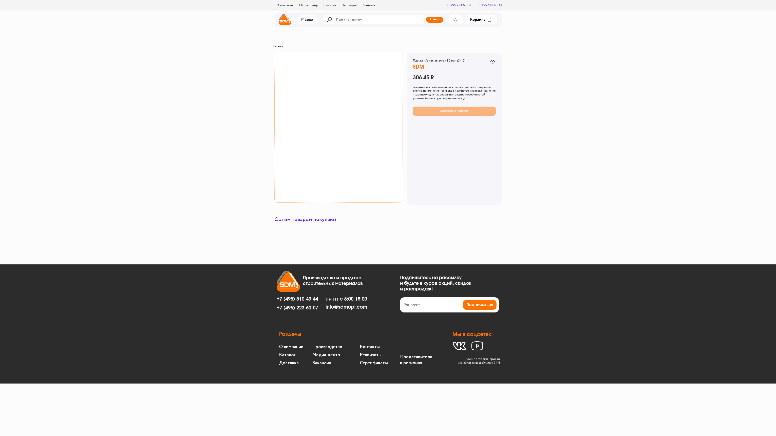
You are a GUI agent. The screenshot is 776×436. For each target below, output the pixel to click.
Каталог (278, 46)
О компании (291, 347)
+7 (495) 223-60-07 (297, 308)
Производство (327, 347)
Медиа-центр (326, 355)
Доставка (289, 363)
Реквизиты (371, 355)
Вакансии (321, 363)
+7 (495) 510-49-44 (297, 299)
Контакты (370, 347)
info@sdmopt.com (346, 307)
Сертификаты (374, 363)
